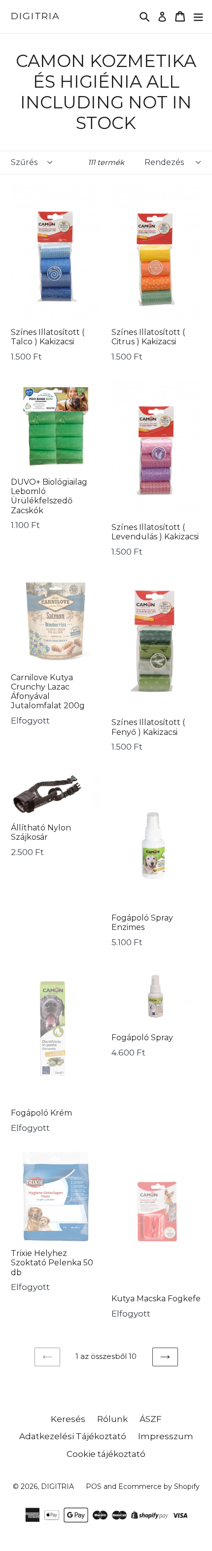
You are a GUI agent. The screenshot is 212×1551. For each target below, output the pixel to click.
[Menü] (198, 16)
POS (94, 1486)
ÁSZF (151, 1419)
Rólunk (112, 1419)
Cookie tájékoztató (106, 1454)
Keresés (68, 1419)
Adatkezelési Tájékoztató (72, 1436)
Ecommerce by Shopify (159, 1486)
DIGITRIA (35, 16)
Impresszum (165, 1436)
